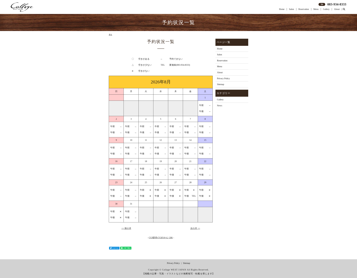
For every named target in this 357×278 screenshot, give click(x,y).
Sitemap (220, 84)
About (337, 9)
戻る (110, 35)
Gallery (326, 9)
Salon (291, 9)
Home (281, 9)
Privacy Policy (223, 78)
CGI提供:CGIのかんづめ (161, 237)
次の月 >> (195, 228)
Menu (316, 9)
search (344, 9)
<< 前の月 (126, 228)
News (219, 105)
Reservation (303, 9)
